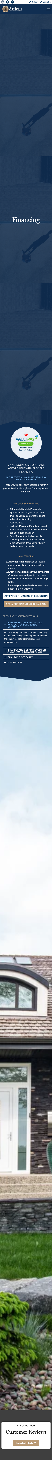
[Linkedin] (7, 2)
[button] (48, 9)
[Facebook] (2, 2)
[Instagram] (12, 2)
